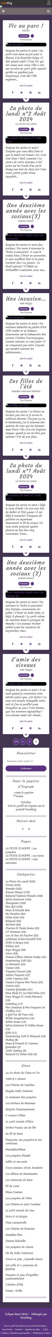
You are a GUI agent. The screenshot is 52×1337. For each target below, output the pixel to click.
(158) (24, 896)
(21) (19, 989)
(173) (18, 892)
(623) (20, 881)
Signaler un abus (32, 1329)
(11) (11, 1032)
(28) (18, 971)
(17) (14, 1004)
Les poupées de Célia (19, 1198)
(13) (16, 1022)
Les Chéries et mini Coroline (23, 1204)
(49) (17, 942)
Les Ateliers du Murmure (20, 1103)
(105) (14, 906)
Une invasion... (26, 298)
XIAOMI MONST (26, 221)
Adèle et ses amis (16, 1162)
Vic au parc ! (26, 25)
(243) (14, 888)
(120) (18, 899)
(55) (22, 928)
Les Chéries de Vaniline (20, 1085)
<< (16, 741)
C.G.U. (45, 1329)
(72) (15, 917)
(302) (13, 885)
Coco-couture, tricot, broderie (24, 1168)
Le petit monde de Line (20, 1210)
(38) (12, 953)
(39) (16, 950)
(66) (13, 921)
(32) (15, 964)
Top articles (7, 1329)
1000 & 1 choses (16, 1079)
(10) (26, 1036)
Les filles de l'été (26, 384)
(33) (26, 957)
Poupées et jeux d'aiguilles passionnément (22, 1276)
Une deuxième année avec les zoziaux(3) (26, 211)
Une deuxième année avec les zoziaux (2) (26, 568)
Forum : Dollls (14, 1291)
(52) (22, 935)
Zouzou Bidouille (16, 1241)
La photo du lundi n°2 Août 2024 (26, 114)
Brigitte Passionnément (20, 1109)
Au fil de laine (14, 1134)
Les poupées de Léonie (19, 1247)
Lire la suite (26, 85)
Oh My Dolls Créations (19, 1253)
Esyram (32, 806)
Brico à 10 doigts (16, 1216)
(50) (23, 939)
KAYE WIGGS (26, 303)
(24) (24, 982)
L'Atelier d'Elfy (14, 1284)
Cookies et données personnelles (15, 1333)
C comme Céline (15, 1115)
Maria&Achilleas (15, 1149)
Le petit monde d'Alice (19, 1121)
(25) (17, 978)
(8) (12, 1040)
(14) (20, 1018)
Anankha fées (14, 1235)
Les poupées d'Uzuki (18, 1155)
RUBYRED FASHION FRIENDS (26, 391)
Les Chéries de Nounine (20, 1229)
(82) (15, 914)
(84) (18, 910)
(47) (12, 946)
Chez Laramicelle (16, 1222)
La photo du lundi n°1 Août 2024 (26, 471)
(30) (13, 968)
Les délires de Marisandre (22, 1174)
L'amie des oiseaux (26, 662)
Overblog (26, 1318)
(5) (16, 1050)
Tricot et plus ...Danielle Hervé (24, 1259)
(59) (13, 924)
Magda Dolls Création (20, 1091)
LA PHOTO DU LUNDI (26, 124)
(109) (16, 903)
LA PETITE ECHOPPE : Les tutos (25, 856)
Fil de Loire (12, 1186)
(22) (13, 986)
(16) (19, 1014)
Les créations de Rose (19, 1180)
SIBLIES (26, 30)
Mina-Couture (14, 1192)
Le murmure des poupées (21, 1097)
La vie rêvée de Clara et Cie (23, 1073)
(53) (16, 932)
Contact (18, 1329)
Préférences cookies (41, 1333)
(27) (18, 975)
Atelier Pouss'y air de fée (21, 1127)
